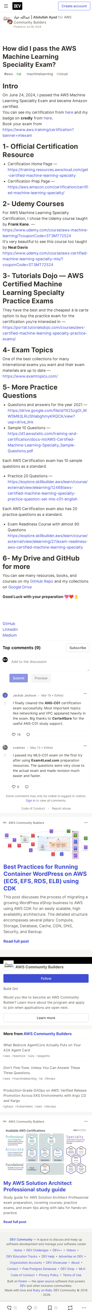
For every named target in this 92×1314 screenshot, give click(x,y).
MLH (82, 1269)
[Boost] (70, 1307)
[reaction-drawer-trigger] (12, 1307)
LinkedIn (10, 629)
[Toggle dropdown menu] (85, 693)
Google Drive (20, 587)
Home (18, 1250)
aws (8, 74)
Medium (10, 635)
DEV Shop (67, 1269)
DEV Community (21, 1239)
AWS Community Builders (48, 1033)
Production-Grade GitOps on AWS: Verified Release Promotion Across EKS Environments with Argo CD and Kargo (44, 1098)
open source (45, 1281)
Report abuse (61, 808)
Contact (12, 1269)
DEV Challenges (37, 1250)
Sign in (30, 800)
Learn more (46, 1018)
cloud (62, 74)
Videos (71, 1250)
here (69, 112)
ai (18, 74)
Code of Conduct (33, 808)
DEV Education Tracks (21, 1256)
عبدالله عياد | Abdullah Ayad (35, 17)
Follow (46, 978)
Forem (22, 1281)
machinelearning (39, 74)
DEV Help (48, 1256)
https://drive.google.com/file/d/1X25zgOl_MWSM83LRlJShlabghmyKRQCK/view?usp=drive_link (47, 416)
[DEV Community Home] (17, 6)
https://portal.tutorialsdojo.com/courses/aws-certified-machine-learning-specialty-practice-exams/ (45, 333)
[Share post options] (84, 1308)
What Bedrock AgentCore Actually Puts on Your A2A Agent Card (42, 1050)
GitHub (9, 623)
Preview (41, 678)
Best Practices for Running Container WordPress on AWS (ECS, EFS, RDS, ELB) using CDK (45, 877)
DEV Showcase (56, 1262)
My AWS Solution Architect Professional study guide (37, 1186)
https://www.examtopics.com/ (30, 376)
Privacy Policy (49, 1275)
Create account (74, 6)
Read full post (16, 941)
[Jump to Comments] (32, 1307)
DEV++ (57, 1250)
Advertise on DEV (71, 1256)
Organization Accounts (26, 1262)
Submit (18, 678)
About (75, 1262)
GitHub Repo (41, 581)
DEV (23, 1285)
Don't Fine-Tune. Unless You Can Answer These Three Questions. (41, 1072)
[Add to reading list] (52, 1307)
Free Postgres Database (39, 1269)
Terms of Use (72, 1275)
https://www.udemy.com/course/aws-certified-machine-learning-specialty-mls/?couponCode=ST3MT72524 (45, 259)
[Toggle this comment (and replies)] (6, 702)
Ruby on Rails (42, 1290)
